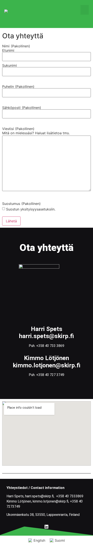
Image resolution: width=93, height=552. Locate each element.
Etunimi (8, 50)
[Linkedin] (46, 527)
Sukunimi (9, 65)
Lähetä (11, 221)
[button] (84, 10)
